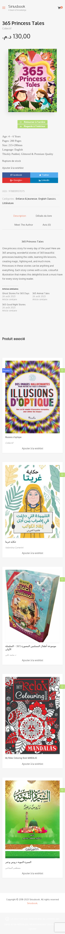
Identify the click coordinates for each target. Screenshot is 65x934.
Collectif (6, 28)
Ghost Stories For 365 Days (15, 293)
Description (19, 215)
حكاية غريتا (10, 541)
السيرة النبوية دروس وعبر (18, 862)
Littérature (8, 203)
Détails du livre (44, 215)
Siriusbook (16, 6)
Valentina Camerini (14, 547)
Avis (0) (47, 224)
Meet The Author (23, 224)
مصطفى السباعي (12, 868)
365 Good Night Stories (14, 304)
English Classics (47, 198)
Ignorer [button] (32, 928)
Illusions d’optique (13, 437)
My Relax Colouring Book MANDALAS (21, 757)
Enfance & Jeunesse (26, 198)
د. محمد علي (10, 654)
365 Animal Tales (41, 293)
